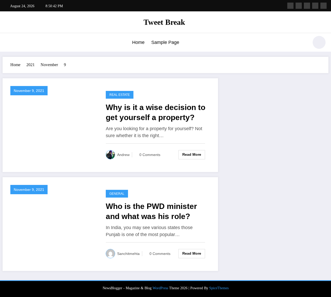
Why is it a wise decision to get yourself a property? (155, 112)
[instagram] (315, 6)
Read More (191, 154)
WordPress (160, 288)
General (116, 194)
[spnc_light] (319, 42)
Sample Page (165, 42)
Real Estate (119, 95)
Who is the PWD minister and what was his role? (151, 211)
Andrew (123, 155)
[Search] (302, 43)
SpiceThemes (219, 288)
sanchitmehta (128, 254)
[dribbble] (307, 6)
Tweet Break (164, 22)
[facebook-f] (290, 6)
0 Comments (149, 155)
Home (138, 42)
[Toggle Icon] (9, 43)
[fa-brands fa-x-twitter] (299, 6)
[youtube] (323, 6)
